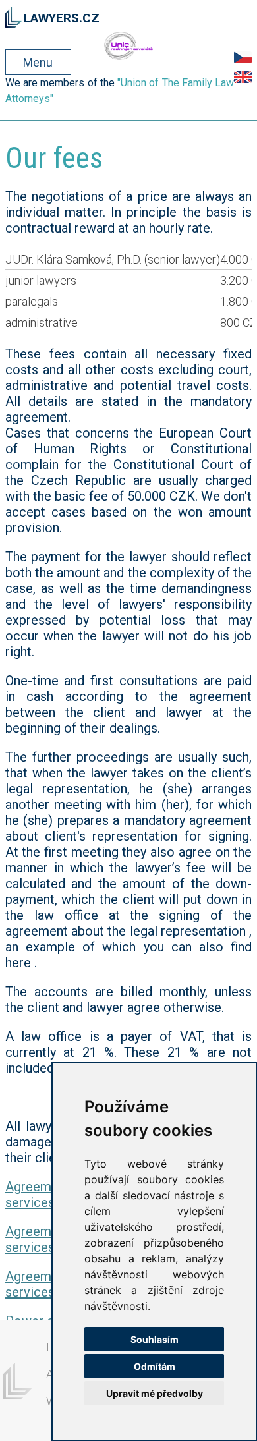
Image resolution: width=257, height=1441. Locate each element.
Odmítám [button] (154, 1366)
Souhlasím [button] (154, 1339)
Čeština (243, 57)
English (243, 77)
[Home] (13, 15)
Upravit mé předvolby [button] (154, 1393)
